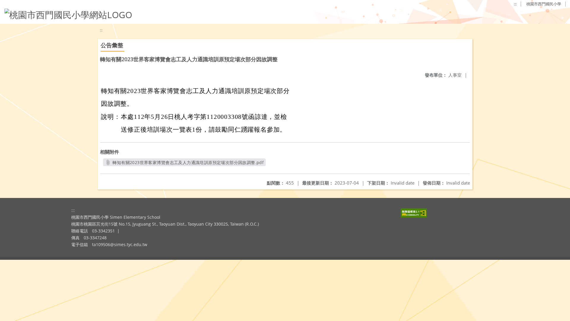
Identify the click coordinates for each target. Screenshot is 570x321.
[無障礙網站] (414, 216)
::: (515, 4)
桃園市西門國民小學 (543, 4)
